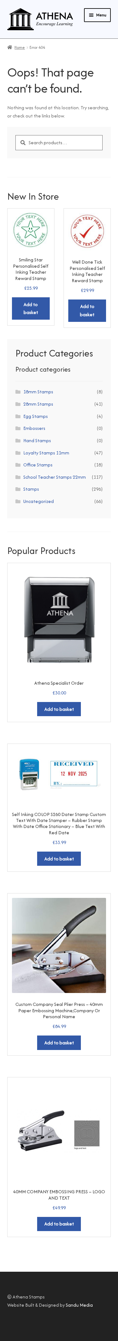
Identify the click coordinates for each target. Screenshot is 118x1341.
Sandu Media (79, 1305)
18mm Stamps (38, 391)
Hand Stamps (37, 440)
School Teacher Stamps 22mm (54, 477)
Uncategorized (38, 501)
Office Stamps (38, 464)
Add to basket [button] (31, 308)
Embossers (34, 428)
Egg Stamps (35, 416)
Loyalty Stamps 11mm (46, 452)
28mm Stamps (38, 404)
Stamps (31, 489)
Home (19, 47)
